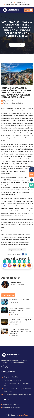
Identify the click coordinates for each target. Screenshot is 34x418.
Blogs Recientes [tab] (8, 295)
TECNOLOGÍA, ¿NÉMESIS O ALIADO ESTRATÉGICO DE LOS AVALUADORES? (20, 311)
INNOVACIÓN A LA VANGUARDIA (19, 300)
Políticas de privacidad (11, 404)
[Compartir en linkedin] (26, 254)
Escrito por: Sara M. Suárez (13, 103)
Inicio (14, 45)
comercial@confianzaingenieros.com (18, 4)
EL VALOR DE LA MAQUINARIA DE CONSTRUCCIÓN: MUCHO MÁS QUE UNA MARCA (20, 331)
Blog (21, 45)
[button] (28, 10)
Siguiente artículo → (17, 250)
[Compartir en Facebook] (23, 254)
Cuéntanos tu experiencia (11, 407)
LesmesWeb (23, 415)
